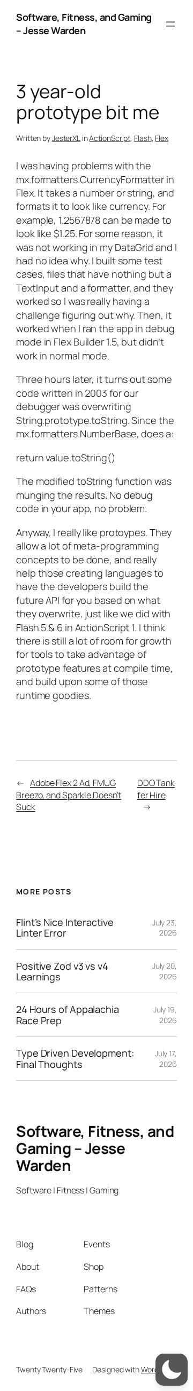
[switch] (171, 1370)
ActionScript (109, 138)
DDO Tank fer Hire (156, 789)
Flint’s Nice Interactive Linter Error (65, 928)
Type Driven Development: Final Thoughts (75, 1059)
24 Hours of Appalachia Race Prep (67, 1015)
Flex (161, 138)
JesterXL (66, 138)
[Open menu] (170, 24)
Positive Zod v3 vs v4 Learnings (62, 972)
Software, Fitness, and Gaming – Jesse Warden (84, 24)
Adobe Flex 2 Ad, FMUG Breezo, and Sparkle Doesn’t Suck (68, 795)
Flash (143, 138)
